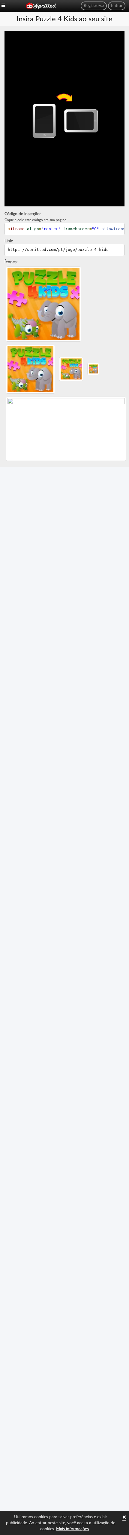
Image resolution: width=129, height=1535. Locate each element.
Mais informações (72, 1529)
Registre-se (94, 6)
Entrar (116, 6)
